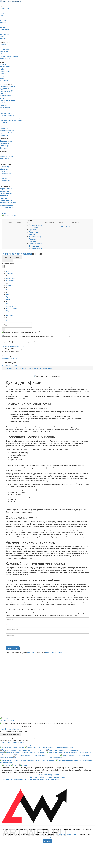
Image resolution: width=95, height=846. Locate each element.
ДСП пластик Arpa (7, 115)
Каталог (5, 213)
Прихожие (33, 229)
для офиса (4, 183)
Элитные (3, 148)
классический (5, 66)
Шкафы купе (34, 227)
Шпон (2, 98)
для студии (4, 171)
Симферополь (11, 308)
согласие (30, 652)
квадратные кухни (7, 205)
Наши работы (49, 222)
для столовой (5, 180)
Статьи (60, 222)
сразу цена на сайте (9, 358)
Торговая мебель (35, 248)
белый (2, 13)
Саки (8, 303)
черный (3, 18)
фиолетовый (5, 29)
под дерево (4, 8)
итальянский (5, 80)
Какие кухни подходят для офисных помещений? (34, 368)
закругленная (5, 58)
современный (5, 71)
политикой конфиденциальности (67, 834)
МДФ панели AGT (6, 91)
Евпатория (10, 290)
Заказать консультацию (12, 257)
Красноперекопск (13, 297)
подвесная (4, 198)
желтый (3, 20)
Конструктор (65, 226)
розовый (3, 38)
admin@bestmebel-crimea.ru (10, 729)
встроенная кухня (6, 188)
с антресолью (5, 191)
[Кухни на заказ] (4, 368)
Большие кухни (5, 161)
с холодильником (6, 207)
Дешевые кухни (6, 141)
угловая (3, 47)
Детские (32, 234)
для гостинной (5, 173)
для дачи (3, 176)
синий (2, 15)
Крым (8, 299)
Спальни (32, 241)
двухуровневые (6, 193)
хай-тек (3, 78)
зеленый (3, 22)
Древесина (4, 122)
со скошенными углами (9, 56)
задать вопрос (12, 648)
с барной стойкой (6, 54)
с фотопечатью (6, 11)
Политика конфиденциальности (12, 742)
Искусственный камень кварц (11, 120)
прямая (3, 44)
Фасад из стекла (6, 107)
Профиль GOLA (6, 133)
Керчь (8, 294)
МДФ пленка (5, 88)
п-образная (4, 49)
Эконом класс (5, 143)
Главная (10, 222)
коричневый (4, 34)
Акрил (2, 102)
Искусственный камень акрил (11, 117)
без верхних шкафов (8, 202)
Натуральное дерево (8, 100)
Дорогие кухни (5, 145)
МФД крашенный (6, 95)
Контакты (75, 222)
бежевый (3, 24)
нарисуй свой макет (9, 365)
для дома (3, 178)
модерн (3, 64)
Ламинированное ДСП (8, 86)
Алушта (9, 271)
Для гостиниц (34, 246)
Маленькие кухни (6, 156)
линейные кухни (6, 200)
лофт (2, 69)
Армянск (9, 273)
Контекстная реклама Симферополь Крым (43, 779)
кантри (2, 76)
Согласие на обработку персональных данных (17, 744)
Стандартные (5, 128)
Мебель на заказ (35, 225)
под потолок (4, 195)
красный (3, 27)
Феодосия (10, 315)
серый (2, 31)
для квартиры (5, 166)
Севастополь (11, 306)
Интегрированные (7, 130)
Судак (8, 310)
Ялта (8, 320)
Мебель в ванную (35, 236)
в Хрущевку (4, 169)
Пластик (3, 93)
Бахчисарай (7, 261)
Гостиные (32, 239)
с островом (4, 51)
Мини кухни (4, 154)
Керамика (3, 105)
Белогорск (10, 280)
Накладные (4, 135)
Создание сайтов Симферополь (14, 779)
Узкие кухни (4, 158)
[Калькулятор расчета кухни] (11, 1)
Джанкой (9, 285)
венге (2, 36)
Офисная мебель (35, 243)
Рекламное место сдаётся (17, 253)
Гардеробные (34, 232)
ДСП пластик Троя (7, 113)
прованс (3, 73)
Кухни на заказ (34, 222)
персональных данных (53, 652)
